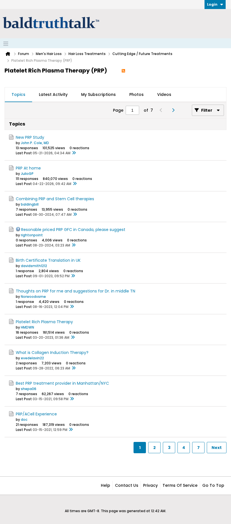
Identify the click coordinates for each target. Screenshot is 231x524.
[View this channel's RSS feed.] (123, 70)
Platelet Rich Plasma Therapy (44, 322)
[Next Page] (174, 110)
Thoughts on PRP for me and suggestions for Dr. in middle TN (75, 291)
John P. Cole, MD (35, 142)
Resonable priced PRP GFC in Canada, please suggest (73, 229)
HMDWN (27, 327)
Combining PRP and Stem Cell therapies (55, 199)
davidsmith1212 (34, 265)
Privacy (150, 485)
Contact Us (126, 485)
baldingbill (30, 204)
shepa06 (28, 388)
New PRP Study (30, 137)
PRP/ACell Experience (36, 414)
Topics (18, 94)
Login (212, 4)
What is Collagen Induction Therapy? (52, 352)
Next (217, 447)
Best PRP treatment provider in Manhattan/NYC (62, 383)
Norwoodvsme (33, 296)
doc (24, 419)
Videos (164, 94)
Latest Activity (53, 94)
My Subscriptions (98, 94)
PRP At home (28, 168)
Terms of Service (180, 485)
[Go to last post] (74, 153)
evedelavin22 (32, 358)
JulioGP (27, 173)
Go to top (213, 485)
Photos (136, 94)
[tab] (18, 94)
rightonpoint (32, 235)
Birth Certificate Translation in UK (48, 260)
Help (105, 485)
